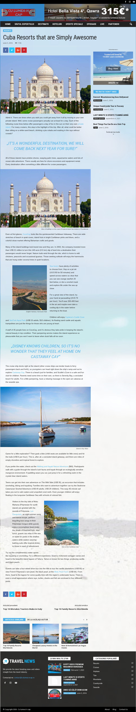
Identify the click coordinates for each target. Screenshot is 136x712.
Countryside (98, 109)
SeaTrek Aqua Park (17, 320)
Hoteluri (57, 24)
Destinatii (43, 24)
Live (102, 24)
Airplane (96, 671)
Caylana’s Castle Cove (74, 317)
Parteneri (113, 24)
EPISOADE (91, 24)
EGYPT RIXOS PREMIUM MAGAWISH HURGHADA (73, 665)
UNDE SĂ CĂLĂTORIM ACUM (75, 690)
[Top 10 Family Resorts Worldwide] (16, 634)
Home (8, 24)
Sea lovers (54, 266)
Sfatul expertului (24, 24)
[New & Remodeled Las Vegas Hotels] (74, 634)
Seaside (96, 687)
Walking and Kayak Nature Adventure (52, 466)
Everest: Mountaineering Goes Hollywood (110, 97)
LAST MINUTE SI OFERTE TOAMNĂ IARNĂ (110, 115)
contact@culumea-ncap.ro (24, 678)
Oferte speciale (74, 24)
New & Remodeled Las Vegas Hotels (73, 646)
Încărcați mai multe (113, 132)
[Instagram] (129, 2)
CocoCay (26, 234)
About (107, 709)
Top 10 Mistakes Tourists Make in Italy (22, 609)
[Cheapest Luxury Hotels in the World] (45, 634)
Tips (95, 127)
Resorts (7, 31)
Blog (114, 709)
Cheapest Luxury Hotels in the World (44, 646)
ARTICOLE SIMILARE (14, 619)
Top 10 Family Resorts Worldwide (71, 609)
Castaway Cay (18, 372)
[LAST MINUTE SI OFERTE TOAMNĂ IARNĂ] (54, 681)
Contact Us (123, 709)
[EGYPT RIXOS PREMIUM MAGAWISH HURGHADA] (54, 668)
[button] (131, 24)
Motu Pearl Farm (61, 572)
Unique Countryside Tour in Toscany (108, 106)
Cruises (96, 667)
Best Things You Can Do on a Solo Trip (109, 124)
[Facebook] (125, 2)
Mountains (97, 100)
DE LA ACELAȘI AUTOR (37, 619)
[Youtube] (133, 2)
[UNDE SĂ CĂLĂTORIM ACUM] (54, 694)
